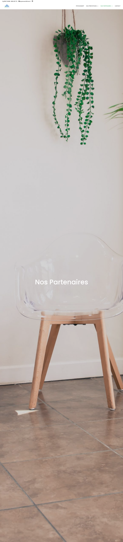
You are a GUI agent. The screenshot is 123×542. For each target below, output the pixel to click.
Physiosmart (80, 6)
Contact (117, 6)
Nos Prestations (91, 6)
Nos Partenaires (106, 6)
